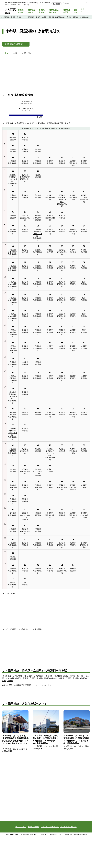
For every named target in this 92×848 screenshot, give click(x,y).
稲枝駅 (72, 676)
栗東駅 (39, 678)
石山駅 (68, 678)
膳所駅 (75, 678)
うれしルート (44, 685)
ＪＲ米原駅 (38, 676)
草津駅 (46, 678)
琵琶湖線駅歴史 (66, 11)
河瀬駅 (66, 676)
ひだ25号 (84, 197)
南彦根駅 (58, 676)
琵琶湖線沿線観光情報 (54, 11)
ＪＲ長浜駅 (6, 676)
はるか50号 (73, 487)
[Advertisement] (46, 71)
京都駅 (10, 681)
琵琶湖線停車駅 (31, 11)
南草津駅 (53, 678)
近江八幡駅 (10, 678)
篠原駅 (18, 678)
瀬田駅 (61, 678)
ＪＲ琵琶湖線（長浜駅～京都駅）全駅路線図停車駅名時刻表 (45, 17)
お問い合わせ (33, 827)
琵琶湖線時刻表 (21, 11)
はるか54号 (84, 515)
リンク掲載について (68, 827)
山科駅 (39, 117)
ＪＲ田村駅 (17, 676)
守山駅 (32, 678)
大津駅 (82, 678)
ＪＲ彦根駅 (48, 676)
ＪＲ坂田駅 (27, 676)
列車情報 (75, 11)
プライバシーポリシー (50, 827)
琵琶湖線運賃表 (42, 11)
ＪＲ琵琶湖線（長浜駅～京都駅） (12, 17)
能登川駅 (80, 676)
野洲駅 (25, 678)
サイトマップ (20, 827)
